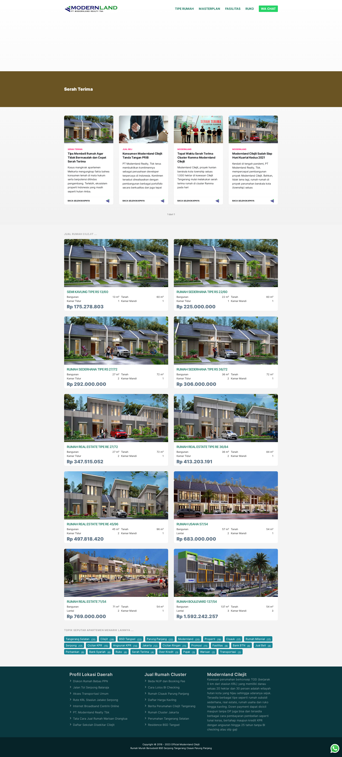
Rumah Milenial (258, 639)
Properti (213, 639)
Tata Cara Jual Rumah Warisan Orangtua (100, 718)
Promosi (199, 645)
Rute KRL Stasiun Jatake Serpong (95, 700)
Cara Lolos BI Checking (164, 687)
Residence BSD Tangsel (164, 725)
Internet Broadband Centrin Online (96, 706)
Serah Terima (143, 652)
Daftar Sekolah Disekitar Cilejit (94, 725)
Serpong (74, 645)
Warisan (207, 652)
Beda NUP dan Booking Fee (166, 681)
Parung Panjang (160, 639)
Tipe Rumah (184, 9)
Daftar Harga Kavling (162, 700)
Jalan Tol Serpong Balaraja (91, 687)
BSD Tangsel (130, 639)
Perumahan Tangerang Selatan (168, 718)
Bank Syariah (100, 652)
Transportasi (230, 652)
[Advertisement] (171, 44)
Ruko (249, 9)
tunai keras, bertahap (221, 720)
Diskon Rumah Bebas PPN (90, 681)
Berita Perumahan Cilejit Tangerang (171, 706)
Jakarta (150, 645)
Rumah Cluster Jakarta (163, 712)
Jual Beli (263, 645)
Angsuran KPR (125, 645)
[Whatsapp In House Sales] (334, 749)
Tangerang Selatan (80, 639)
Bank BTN (241, 645)
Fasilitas (232, 9)
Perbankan (75, 652)
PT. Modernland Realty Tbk (91, 712)
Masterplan (209, 9)
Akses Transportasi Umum (90, 693)
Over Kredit (168, 652)
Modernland (189, 639)
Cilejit (107, 639)
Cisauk (233, 639)
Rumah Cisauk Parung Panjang (168, 693)
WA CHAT (268, 9)
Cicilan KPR (97, 645)
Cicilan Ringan (174, 645)
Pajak (189, 652)
